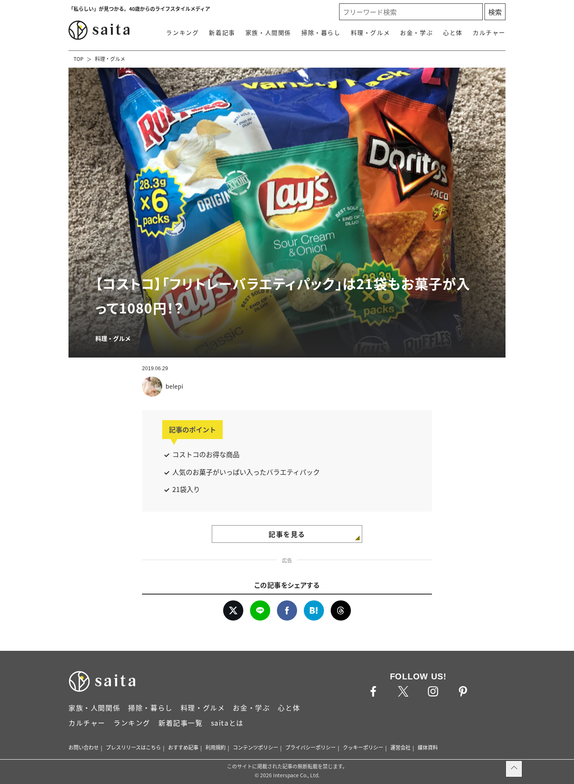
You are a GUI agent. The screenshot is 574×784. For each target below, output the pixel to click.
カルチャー (489, 32)
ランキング (182, 32)
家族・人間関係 (268, 32)
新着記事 (222, 32)
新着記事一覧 (180, 723)
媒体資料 (428, 747)
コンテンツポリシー (255, 747)
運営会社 (400, 747)
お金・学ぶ (416, 32)
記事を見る (287, 534)
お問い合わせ (83, 747)
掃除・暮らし (321, 32)
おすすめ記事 (183, 747)
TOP (79, 58)
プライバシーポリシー (310, 747)
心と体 (453, 32)
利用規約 (215, 747)
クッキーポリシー (363, 747)
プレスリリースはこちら (133, 747)
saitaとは (227, 723)
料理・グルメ (370, 32)
